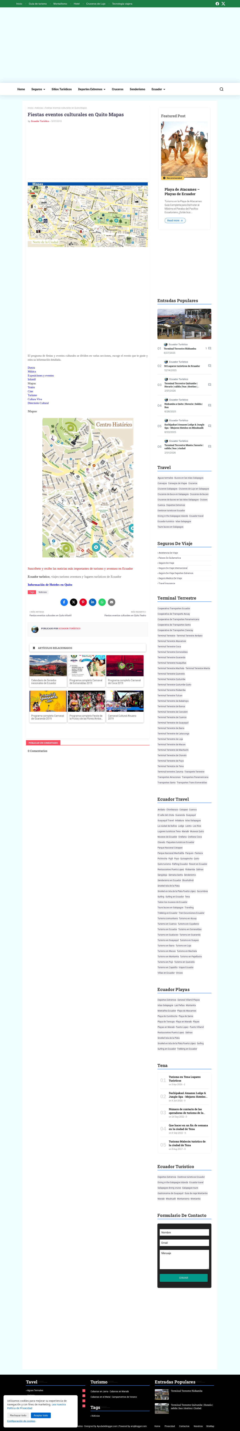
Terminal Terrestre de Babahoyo (173, 701)
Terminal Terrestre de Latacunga (173, 733)
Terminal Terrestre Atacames (172, 641)
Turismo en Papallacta (191, 956)
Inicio (19, 3)
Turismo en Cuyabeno (188, 924)
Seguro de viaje (166, 563)
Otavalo (161, 842)
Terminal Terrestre (166, 635)
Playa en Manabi (184, 1021)
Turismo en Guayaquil (168, 940)
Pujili (170, 858)
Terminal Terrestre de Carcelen (173, 712)
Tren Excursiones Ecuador (191, 913)
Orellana (182, 837)
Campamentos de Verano (124, 1397)
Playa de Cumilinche (167, 1016)
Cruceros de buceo (199, 494)
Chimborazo (172, 809)
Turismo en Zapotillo (167, 967)
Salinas (199, 869)
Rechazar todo (18, 1415)
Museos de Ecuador (167, 837)
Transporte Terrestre (194, 772)
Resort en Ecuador (198, 864)
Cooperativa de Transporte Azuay (174, 614)
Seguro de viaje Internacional (173, 568)
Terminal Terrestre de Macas (172, 744)
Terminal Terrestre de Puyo (171, 761)
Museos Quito (197, 831)
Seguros (36, 89)
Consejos (162, 483)
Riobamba (190, 869)
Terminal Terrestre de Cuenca (172, 717)
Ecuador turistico (166, 521)
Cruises (203, 499)
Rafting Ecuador (180, 864)
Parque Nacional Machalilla (171, 853)
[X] (223, 4)
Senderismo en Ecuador (169, 880)
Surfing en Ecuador (175, 896)
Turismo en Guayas (189, 940)
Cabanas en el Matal (101, 1397)
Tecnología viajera (122, 3)
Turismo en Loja (183, 945)
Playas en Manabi (166, 1027)
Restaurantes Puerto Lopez (171, 869)
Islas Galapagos (183, 521)
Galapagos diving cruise (169, 1188)
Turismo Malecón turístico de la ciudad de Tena (187, 1143)
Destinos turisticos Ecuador (171, 510)
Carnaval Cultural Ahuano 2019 (122, 717)
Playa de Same (186, 1016)
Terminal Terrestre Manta (198, 668)
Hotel (77, 3)
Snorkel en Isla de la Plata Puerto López (177, 891)
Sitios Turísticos (62, 89)
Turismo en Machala (187, 951)
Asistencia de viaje (168, 553)
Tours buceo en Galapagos (170, 527)
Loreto (188, 826)
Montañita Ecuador (167, 1011)
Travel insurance (167, 583)
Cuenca (161, 505)
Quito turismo (164, 864)
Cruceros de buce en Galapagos (173, 494)
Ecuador (157, 89)
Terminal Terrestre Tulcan (170, 695)
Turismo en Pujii (165, 962)
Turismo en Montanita (168, 956)
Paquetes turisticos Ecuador (180, 842)
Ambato (161, 809)
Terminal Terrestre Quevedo (171, 674)
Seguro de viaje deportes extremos (176, 573)
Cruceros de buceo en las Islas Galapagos (178, 499)
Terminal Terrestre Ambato (189, 635)
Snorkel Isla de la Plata (169, 886)
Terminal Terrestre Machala (171, 668)
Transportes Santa (167, 782)
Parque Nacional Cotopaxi (170, 848)
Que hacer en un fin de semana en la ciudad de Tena (188, 1127)
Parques (189, 853)
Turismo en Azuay (188, 918)
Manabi (185, 831)
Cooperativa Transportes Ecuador (174, 608)
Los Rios (197, 826)
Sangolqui (162, 875)
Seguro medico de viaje (170, 578)
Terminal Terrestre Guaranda (171, 657)
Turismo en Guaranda (190, 935)
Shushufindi (188, 880)
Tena (187, 896)
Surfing (161, 896)
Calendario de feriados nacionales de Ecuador (43, 682)
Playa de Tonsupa (166, 1021)
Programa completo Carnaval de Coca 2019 (124, 682)
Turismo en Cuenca (167, 924)
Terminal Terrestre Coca (169, 646)
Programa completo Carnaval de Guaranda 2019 (47, 717)
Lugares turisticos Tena (169, 831)
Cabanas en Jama (99, 1391)
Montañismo (60, 3)
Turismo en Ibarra (166, 945)
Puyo (176, 858)
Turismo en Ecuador (167, 929)
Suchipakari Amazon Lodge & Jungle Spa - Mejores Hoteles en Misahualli (184, 426)
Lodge (181, 826)
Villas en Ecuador (166, 973)
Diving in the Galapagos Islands (173, 516)
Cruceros (117, 89)
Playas (196, 1021)
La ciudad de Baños (167, 826)
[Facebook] (217, 4)
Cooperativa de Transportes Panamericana (178, 619)
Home (21, 89)
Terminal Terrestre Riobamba (180, 348)
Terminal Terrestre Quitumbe (171, 679)
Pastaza (199, 853)
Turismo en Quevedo (184, 962)
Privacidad (170, 1426)
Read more (173, 220)
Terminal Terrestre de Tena (171, 766)
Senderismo (137, 89)
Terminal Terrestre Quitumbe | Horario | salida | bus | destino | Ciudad (180, 386)
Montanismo (183, 1199)
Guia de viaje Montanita (196, 1193)
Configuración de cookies (21, 1421)
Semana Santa (175, 875)
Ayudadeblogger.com (107, 1426)
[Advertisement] (120, 45)
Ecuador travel (196, 516)
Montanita (191, 1005)
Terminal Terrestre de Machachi (173, 750)
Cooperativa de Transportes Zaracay (175, 630)
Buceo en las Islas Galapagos (188, 478)
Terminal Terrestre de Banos (171, 706)
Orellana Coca (195, 837)
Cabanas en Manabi (119, 1391)
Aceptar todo (41, 1415)
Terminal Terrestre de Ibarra (171, 728)
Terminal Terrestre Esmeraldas (173, 652)
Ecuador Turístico (40, 121)
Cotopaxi (183, 809)
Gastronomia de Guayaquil (170, 1193)
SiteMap (210, 1426)
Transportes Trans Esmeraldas (192, 782)
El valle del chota (166, 815)
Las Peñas (179, 1005)
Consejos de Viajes (177, 483)
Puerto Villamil (197, 1027)
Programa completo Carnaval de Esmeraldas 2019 (86, 682)
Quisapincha (186, 858)
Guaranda (180, 815)
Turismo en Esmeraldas (190, 929)
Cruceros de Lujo (95, 3)
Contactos (184, 1426)
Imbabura (179, 820)
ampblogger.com (139, 1426)
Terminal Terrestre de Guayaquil (173, 723)
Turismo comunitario (168, 918)
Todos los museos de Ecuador (172, 902)
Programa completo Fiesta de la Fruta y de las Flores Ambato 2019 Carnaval (86, 717)
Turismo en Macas (167, 951)
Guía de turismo (38, 3)
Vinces (179, 973)
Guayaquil (191, 815)
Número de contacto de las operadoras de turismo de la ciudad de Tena (186, 1112)
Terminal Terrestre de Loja (170, 739)
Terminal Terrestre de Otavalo (172, 755)
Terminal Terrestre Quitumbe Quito (174, 684)
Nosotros (198, 1426)
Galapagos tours (190, 1188)
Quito (196, 858)
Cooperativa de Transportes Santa (174, 625)
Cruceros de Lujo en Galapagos (194, 489)
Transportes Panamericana (195, 777)
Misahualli (171, 1199)
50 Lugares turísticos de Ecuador (182, 366)
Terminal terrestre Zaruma (170, 772)
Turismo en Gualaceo (168, 935)
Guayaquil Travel (166, 820)
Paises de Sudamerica (170, 558)
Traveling (189, 907)
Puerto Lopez (182, 1027)
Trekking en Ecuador (167, 913)
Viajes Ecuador (186, 967)
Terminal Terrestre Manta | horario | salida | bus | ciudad (183, 447)
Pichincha (162, 858)
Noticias (39, 108)
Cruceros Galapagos (167, 489)
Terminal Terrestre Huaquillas (172, 663)
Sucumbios (202, 891)
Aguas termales (165, 478)
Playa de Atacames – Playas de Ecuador (182, 191)
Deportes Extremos (90, 89)
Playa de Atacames (186, 1011)
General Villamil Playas (188, 1000)
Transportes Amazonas (169, 777)
